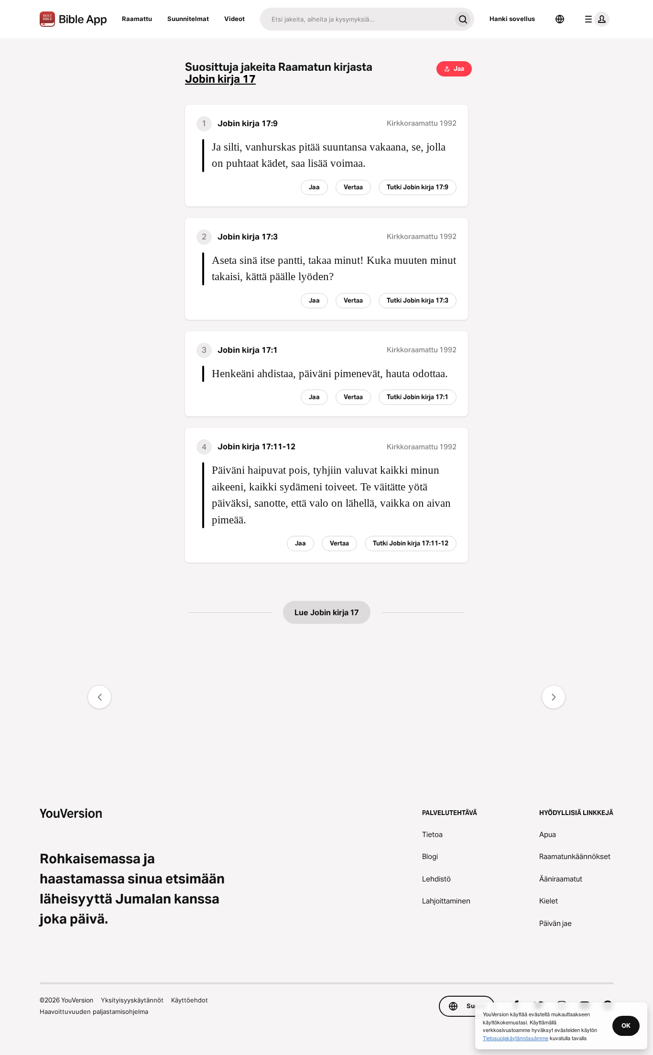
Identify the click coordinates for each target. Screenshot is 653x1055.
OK (626, 1025)
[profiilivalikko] (595, 19)
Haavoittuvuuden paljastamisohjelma (94, 1011)
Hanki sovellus (512, 18)
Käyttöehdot (189, 1000)
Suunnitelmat (188, 18)
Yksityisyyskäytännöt (132, 1000)
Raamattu (137, 18)
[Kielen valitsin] (559, 19)
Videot (234, 18)
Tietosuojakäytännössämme (515, 1038)
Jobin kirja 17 (220, 79)
